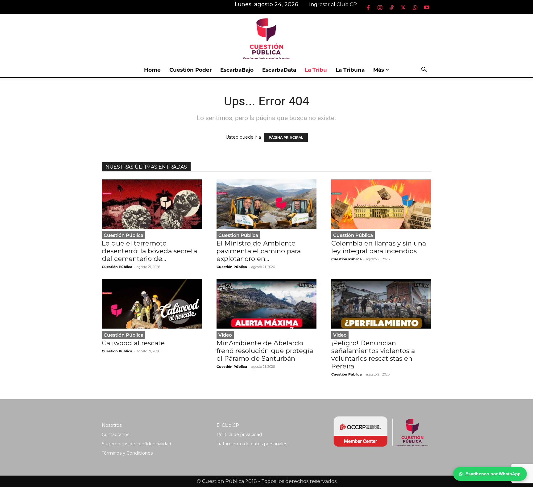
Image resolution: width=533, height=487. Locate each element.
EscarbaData (279, 70)
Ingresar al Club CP (333, 4)
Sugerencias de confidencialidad (136, 444)
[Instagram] (379, 7)
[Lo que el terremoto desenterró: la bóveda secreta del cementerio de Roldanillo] (152, 204)
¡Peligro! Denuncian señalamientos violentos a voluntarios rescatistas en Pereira (373, 354)
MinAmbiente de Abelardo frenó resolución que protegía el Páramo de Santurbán (265, 350)
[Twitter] (403, 7)
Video (225, 335)
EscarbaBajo (237, 70)
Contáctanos (115, 434)
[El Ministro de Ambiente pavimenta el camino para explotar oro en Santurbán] (266, 204)
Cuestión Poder (190, 70)
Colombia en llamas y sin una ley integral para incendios (378, 247)
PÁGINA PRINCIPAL (286, 137)
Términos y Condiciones (127, 453)
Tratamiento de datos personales (252, 444)
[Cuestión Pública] (266, 38)
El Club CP (228, 425)
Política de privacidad (239, 434)
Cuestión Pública (123, 235)
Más (378, 70)
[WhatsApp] (414, 7)
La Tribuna (350, 70)
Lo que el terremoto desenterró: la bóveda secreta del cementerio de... (149, 250)
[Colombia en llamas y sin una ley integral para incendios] (381, 204)
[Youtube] (426, 7)
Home (152, 70)
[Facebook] (368, 7)
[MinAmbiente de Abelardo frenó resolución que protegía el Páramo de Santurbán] (266, 304)
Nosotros (112, 425)
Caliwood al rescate (133, 343)
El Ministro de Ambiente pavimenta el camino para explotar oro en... (259, 250)
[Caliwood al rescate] (152, 304)
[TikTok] (391, 7)
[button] (423, 70)
